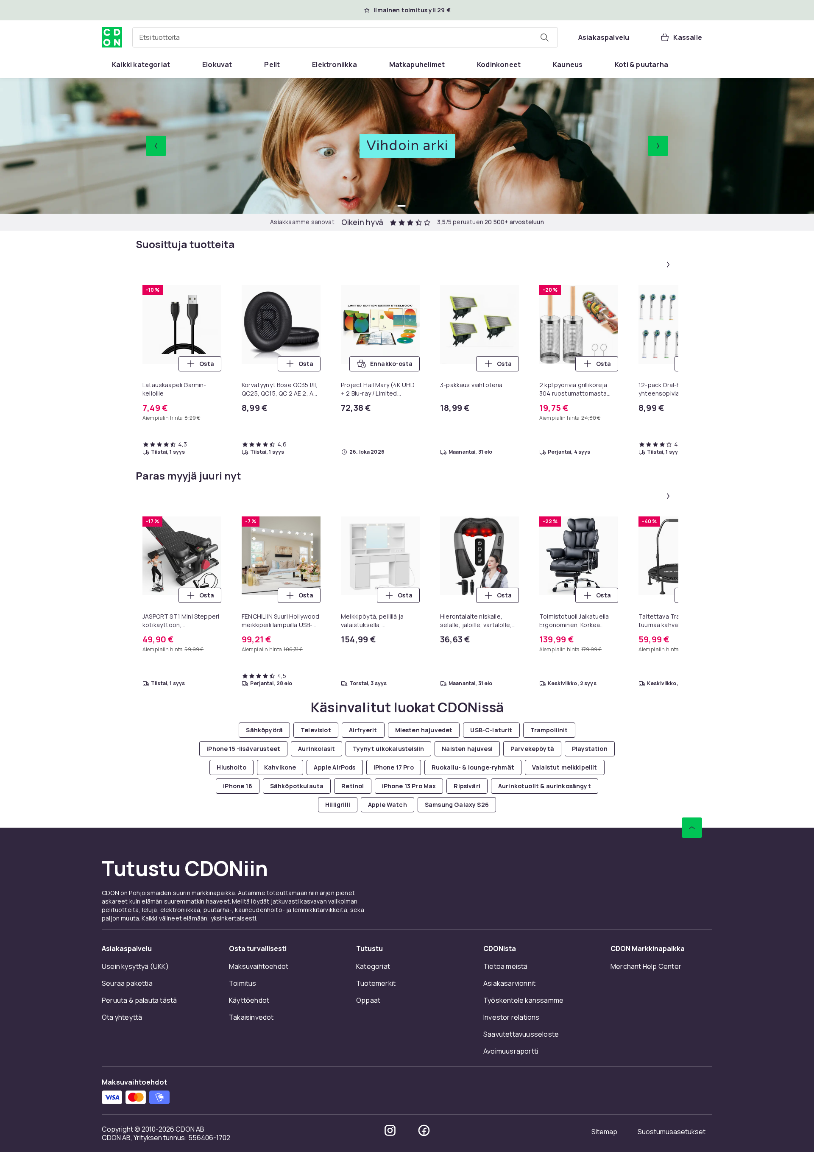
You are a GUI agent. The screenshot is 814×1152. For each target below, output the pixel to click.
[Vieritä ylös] (692, 827)
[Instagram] (390, 1130)
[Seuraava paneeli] (668, 264)
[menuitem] (141, 64)
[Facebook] (424, 1130)
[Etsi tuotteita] (544, 37)
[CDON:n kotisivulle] (112, 37)
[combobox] (345, 37)
